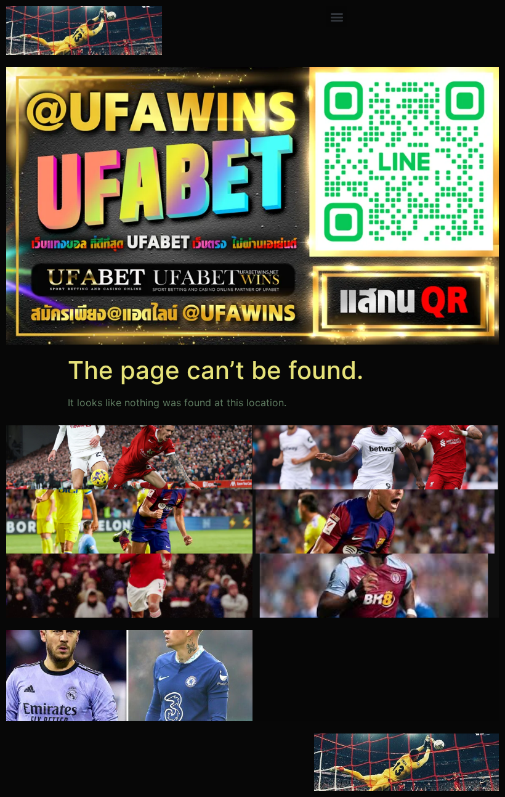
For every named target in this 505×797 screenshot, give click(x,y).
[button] (336, 16)
